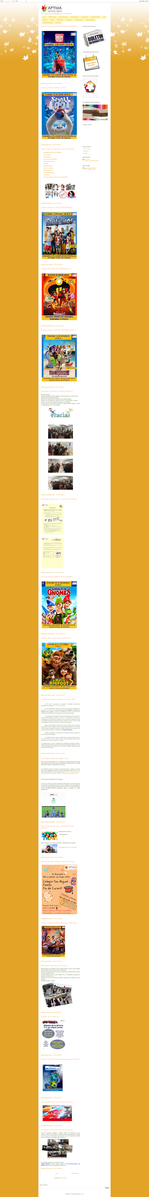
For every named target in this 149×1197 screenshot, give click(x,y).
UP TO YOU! (86, 159)
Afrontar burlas (47, 157)
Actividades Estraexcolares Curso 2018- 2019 (58, 699)
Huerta (52, 20)
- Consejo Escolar (86, 148)
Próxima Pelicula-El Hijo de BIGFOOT (56, 638)
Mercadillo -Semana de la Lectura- (54, 966)
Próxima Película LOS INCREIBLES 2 (56, 269)
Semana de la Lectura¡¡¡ (50, 1017)
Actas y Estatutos (63, 17)
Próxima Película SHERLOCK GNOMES (57, 577)
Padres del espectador (49, 172)
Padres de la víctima (48, 168)
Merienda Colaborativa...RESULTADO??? (57, 391)
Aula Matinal (60, 20)
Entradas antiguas (75, 1173)
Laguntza (46, 163)
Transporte (69, 20)
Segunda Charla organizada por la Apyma (57, 1130)
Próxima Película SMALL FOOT (53, 88)
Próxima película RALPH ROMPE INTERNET (59, 26)
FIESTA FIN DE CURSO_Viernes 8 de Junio (58, 862)
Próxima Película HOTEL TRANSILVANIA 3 (58, 330)
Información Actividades (59, 705)
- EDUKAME (85, 153)
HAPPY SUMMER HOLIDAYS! (90, 169)
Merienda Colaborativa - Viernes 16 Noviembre (59, 499)
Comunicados (84, 17)
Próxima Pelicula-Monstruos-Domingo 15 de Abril (60, 1059)
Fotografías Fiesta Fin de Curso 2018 (68, 847)
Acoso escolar (47, 154)
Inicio (44, 17)
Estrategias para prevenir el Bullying (52, 152)
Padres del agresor (48, 170)
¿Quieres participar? (47, 22)
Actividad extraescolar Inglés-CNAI (54, 758)
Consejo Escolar (74, 17)
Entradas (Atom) (63, 1178)
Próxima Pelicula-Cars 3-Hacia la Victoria (57, 1102)
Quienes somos (52, 17)
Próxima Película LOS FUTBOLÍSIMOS (56, 207)
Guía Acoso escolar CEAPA (50, 159)
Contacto (58, 22)
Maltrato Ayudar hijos (49, 161)
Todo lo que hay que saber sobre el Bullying (57, 149)
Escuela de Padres (95, 17)
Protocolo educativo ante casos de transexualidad (56, 177)
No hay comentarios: (58, 83)
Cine (104, 17)
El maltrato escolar (48, 165)
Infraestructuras (79, 20)
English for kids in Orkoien (90, 168)
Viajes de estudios (90, 20)
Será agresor (47, 174)
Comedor (45, 20)
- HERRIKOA (85, 151)
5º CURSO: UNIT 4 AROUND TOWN (91, 160)
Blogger (82, 1193)
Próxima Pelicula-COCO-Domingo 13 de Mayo (59, 923)
